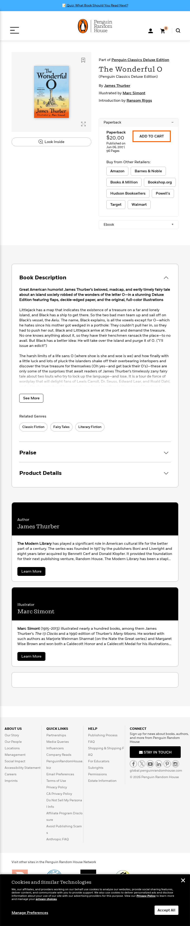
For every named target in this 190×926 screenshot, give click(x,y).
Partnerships (56, 735)
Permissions (97, 774)
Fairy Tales (61, 427)
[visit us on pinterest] (167, 763)
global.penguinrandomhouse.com (156, 770)
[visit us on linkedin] (158, 763)
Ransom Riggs (139, 100)
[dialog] (95, 900)
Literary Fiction (89, 427)
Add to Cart (151, 136)
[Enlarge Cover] (83, 124)
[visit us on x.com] (141, 763)
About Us (13, 729)
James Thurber (117, 85)
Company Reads (58, 755)
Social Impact (15, 761)
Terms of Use (56, 781)
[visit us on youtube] (150, 763)
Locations (12, 748)
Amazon (117, 171)
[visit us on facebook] (133, 763)
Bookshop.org (160, 182)
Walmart (139, 204)
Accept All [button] (166, 910)
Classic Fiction (33, 427)
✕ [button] (183, 881)
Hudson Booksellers (128, 193)
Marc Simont (134, 93)
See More (31, 398)
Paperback (139, 122)
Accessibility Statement (23, 768)
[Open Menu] (14, 30)
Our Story (12, 735)
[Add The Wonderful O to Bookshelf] (83, 60)
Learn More (33, 572)
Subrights (95, 768)
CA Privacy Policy (59, 794)
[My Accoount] (150, 30)
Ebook (139, 224)
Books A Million (124, 182)
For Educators (98, 761)
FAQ (91, 742)
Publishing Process (102, 735)
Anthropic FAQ (57, 839)
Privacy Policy (56, 787)
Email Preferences (60, 774)
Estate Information (102, 781)
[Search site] (178, 30)
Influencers (55, 748)
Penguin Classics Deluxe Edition (140, 59)
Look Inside (54, 141)
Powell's (163, 193)
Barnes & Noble (148, 171)
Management (15, 755)
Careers (10, 774)
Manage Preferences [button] (30, 913)
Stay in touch (157, 752)
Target (115, 204)
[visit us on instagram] (175, 763)
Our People (13, 742)
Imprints (11, 781)
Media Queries (57, 742)
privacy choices (46, 899)
